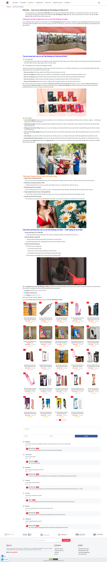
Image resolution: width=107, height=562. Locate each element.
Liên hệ (56, 554)
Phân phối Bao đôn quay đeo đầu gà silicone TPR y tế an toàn (93, 319)
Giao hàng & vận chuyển (84, 548)
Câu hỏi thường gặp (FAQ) (84, 552)
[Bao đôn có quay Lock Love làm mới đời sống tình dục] (30, 356)
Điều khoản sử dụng (59, 548)
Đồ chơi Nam (23, 2)
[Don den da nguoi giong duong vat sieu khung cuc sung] (93, 380)
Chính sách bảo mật (59, 550)
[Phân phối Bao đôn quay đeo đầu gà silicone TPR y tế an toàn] (93, 309)
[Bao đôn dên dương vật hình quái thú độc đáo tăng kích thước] (30, 309)
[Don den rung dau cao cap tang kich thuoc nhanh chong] (30, 403)
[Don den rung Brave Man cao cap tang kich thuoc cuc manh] (93, 356)
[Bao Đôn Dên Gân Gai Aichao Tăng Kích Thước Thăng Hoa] (45, 356)
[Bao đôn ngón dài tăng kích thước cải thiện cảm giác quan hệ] (61, 332)
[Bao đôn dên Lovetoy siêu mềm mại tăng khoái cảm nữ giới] (61, 356)
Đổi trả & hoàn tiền (82, 554)
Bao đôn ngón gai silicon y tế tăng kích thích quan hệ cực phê (77, 343)
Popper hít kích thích (57, 2)
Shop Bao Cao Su (36, 295)
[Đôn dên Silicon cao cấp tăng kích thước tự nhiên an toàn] (61, 380)
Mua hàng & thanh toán (83, 550)
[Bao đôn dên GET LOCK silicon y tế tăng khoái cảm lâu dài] (45, 380)
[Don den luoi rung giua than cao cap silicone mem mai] (45, 403)
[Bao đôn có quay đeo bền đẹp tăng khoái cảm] (30, 332)
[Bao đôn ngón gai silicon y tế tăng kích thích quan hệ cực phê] (77, 332)
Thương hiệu (67, 2)
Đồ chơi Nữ (15, 2)
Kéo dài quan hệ (39, 2)
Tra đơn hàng (66, 540)
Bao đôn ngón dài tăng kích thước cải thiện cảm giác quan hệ (61, 343)
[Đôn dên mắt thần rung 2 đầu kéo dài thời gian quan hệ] (30, 380)
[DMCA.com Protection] (53, 559)
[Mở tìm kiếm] (99, 2)
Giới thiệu (57, 552)
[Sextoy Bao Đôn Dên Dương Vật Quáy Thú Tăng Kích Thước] (61, 309)
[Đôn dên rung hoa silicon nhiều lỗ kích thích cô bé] (77, 309)
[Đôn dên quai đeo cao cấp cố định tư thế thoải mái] (61, 403)
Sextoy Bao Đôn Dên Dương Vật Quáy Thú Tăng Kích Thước (61, 319)
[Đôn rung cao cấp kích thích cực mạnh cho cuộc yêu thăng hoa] (77, 403)
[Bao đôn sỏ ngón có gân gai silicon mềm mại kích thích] (93, 332)
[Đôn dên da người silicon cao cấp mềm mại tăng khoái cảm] (77, 380)
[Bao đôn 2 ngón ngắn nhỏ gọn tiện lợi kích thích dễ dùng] (45, 332)
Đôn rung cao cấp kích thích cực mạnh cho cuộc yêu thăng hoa (77, 413)
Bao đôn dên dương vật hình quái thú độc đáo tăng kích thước (30, 319)
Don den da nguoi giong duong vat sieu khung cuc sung (93, 390)
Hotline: (12, 552)
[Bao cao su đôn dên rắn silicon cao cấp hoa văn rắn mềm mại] (45, 309)
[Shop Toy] (7, 2)
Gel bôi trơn (47, 2)
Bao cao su (30, 2)
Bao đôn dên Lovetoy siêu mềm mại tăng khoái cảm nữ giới (62, 366)
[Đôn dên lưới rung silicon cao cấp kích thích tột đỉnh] (77, 356)
